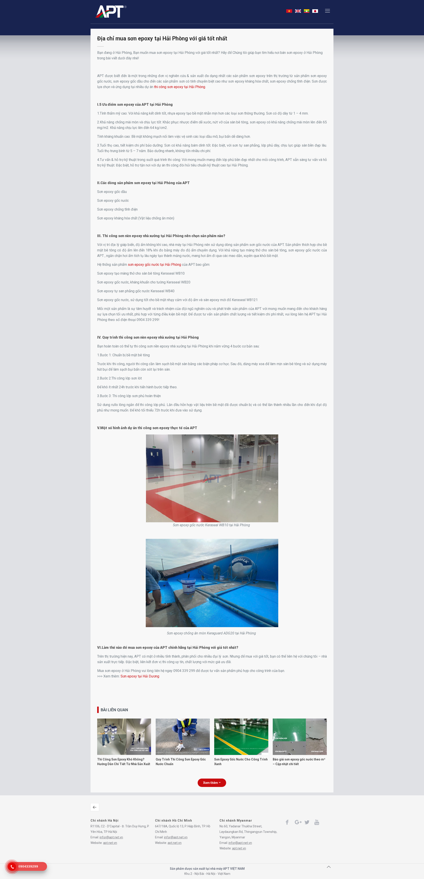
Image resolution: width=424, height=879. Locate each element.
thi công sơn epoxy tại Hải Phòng (179, 87)
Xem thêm (210, 783)
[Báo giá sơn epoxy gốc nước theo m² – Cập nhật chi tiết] (300, 754)
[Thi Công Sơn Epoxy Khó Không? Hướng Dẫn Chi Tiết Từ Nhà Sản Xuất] (124, 754)
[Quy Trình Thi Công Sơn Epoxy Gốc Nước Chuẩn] (183, 754)
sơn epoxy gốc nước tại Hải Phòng (154, 264)
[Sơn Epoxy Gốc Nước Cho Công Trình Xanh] (241, 754)
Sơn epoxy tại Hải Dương (140, 676)
